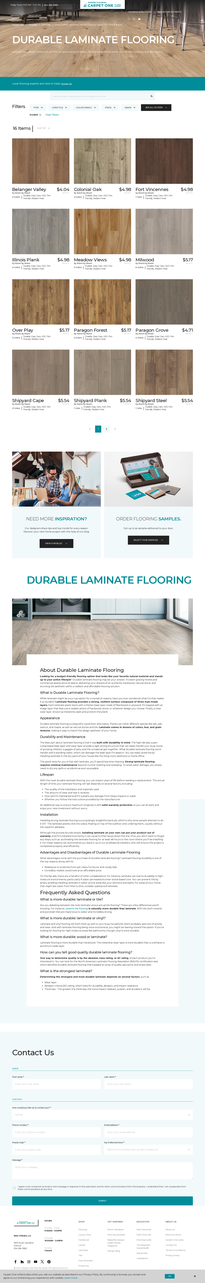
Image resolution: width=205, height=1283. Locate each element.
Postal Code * (18, 1143)
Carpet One (18, 25)
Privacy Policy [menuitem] (173, 1255)
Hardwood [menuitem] (84, 1240)
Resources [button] (34, 15)
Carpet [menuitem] (82, 1245)
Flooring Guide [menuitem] (144, 1240)
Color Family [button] (84, 107)
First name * (18, 1077)
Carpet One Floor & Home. (34, 1268)
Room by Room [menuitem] (173, 1234)
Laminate (46, 25)
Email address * (111, 1125)
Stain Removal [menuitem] (144, 1229)
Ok (169, 1276)
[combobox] (100, 96)
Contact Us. (66, 84)
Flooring (32, 25)
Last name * (110, 1077)
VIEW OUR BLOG (53, 543)
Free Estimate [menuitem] (86, 1260)
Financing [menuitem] (84, 1266)
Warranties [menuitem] (142, 1253)
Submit (102, 1200)
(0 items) (139, 19)
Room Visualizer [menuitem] (116, 1229)
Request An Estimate (169, 12)
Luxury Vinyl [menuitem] (85, 1234)
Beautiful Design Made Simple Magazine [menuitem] (116, 1243)
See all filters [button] (154, 107)
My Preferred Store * (114, 1143)
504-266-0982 (51, 5)
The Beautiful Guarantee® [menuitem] (143, 1246)
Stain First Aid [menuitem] (144, 1234)
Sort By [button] (41, 128)
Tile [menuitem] (80, 1255)
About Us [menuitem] (170, 1229)
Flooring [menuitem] (83, 1229)
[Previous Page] (89, 429)
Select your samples (145, 540)
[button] (129, 19)
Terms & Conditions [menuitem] (175, 1250)
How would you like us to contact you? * (31, 1108)
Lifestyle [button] (57, 107)
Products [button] (17, 15)
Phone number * (20, 1125)
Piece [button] (108, 107)
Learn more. (71, 1278)
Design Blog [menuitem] (114, 1251)
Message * (17, 1160)
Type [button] (36, 107)
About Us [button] (52, 15)
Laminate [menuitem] (83, 1250)
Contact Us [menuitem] (171, 1245)
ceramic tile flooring (76, 908)
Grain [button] (128, 107)
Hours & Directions (139, 12)
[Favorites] (134, 19)
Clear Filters (52, 114)
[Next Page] (115, 429)
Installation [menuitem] (142, 1258)
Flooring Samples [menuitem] (116, 1234)
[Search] (151, 96)
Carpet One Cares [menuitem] (175, 1240)
